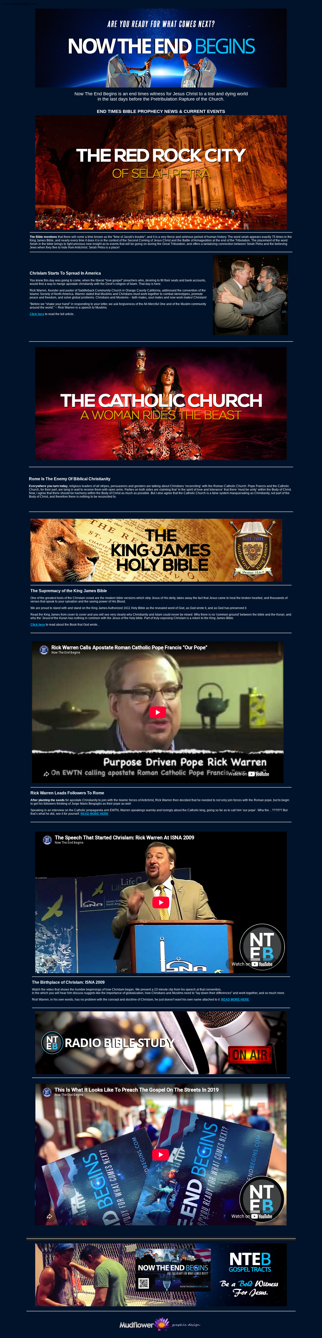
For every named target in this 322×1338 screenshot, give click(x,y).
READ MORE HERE (94, 813)
